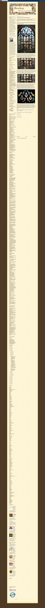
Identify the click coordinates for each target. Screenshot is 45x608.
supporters (10, 487)
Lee (9, 441)
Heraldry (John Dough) (11, 274)
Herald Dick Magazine (12, 106)
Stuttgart (10, 486)
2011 (10, 382)
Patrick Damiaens (11, 166)
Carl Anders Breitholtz (11, 157)
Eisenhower (10, 414)
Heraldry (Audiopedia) (11, 273)
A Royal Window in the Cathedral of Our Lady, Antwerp (13, 362)
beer (9, 393)
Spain (10, 483)
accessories (10, 386)
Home (26, 136)
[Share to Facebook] (29, 112)
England (10, 415)
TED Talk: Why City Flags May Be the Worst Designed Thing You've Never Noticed (12, 288)
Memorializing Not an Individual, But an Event (13, 359)
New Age (10, 461)
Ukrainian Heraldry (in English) (12, 242)
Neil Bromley (10, 165)
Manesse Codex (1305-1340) (12, 224)
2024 (10, 347)
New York (10, 464)
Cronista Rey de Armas (11, 406)
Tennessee (10, 490)
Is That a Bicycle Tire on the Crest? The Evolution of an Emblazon (12, 78)
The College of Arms (11, 289)
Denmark (10, 410)
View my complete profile (12, 56)
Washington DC (11, 500)
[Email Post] (25, 112)
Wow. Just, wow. (12, 370)
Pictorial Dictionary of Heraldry (12, 342)
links (9, 443)
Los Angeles (10, 445)
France (10, 421)
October (12, 353)
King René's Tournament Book (12, 139)
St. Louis (10, 485)
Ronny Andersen (11, 168)
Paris (9, 472)
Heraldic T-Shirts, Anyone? (14, 548)
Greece (10, 426)
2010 (10, 383)
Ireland (10, 434)
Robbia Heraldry (11, 332)
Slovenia (10, 481)
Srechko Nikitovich (11, 170)
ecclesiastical (10, 412)
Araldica (11, 98)
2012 (10, 381)
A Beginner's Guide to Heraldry (12, 117)
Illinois (10, 432)
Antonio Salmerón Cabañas (12, 154)
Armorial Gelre (10, 192)
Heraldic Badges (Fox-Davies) (12, 328)
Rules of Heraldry (11, 521)
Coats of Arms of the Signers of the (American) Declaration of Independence (12, 265)
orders (10, 470)
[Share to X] (28, 112)
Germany (10, 424)
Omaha (10, 469)
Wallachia (10, 499)
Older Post (34, 136)
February (12, 374)
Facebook (10, 60)
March (11, 373)
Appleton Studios (11, 67)
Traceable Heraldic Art (11, 343)
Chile (9, 400)
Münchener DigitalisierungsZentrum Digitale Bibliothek (11, 228)
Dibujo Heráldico (12, 103)
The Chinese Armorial (11, 238)
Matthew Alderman (11, 163)
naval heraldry (10, 458)
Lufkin (10, 446)
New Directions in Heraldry (12, 80)
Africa (10, 387)
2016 (10, 378)
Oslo (9, 471)
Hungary (10, 431)
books (10, 396)
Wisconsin (10, 503)
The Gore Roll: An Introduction (12, 84)
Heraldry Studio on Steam (12, 341)
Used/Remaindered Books (12, 64)
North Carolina (10, 466)
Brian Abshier (10, 156)
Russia (10, 477)
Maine (10, 447)
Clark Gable (10, 401)
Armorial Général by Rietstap (12, 193)
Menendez (10, 451)
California (10, 397)
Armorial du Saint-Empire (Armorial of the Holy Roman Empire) (12, 189)
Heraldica (10, 133)
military (10, 453)
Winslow (10, 502)
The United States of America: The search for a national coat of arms (12, 86)
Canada (10, 398)
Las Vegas (10, 440)
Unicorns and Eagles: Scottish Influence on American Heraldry (12, 299)
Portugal (10, 474)
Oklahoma (10, 468)
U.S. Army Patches (11, 257)
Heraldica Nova (12, 108)
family (10, 417)
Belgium (10, 394)
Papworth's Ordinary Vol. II (12, 231)
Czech (10, 408)
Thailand (10, 491)
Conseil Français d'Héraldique (12, 204)
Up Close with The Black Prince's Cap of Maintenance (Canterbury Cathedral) (12, 302)
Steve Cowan (10, 171)
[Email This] (26, 112)
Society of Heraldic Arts (11, 169)
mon (9, 455)
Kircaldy (10, 439)
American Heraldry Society (12, 389)
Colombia (10, 404)
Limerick (10, 442)
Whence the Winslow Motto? (12, 90)
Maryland (10, 449)
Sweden (10, 488)
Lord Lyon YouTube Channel (12, 286)
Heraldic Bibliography (11, 130)
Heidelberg (10, 427)
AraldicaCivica (10, 122)
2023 (10, 348)
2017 (10, 377)
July (11, 355)
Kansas (10, 438)
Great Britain (10, 425)
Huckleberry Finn (11, 430)
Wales (10, 498)
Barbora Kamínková (11, 155)
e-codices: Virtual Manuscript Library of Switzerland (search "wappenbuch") (12, 208)
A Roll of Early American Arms (12, 177)
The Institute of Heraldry (11, 492)
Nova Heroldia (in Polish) (12, 145)
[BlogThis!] (27, 112)
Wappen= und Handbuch (12, 246)
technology (10, 489)
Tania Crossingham (11, 172)
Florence (10, 419)
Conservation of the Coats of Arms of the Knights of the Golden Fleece (12, 267)
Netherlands (10, 460)
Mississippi (10, 454)
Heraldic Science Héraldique (12, 132)
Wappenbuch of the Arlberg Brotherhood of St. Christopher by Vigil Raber (12, 251)
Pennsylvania (10, 473)
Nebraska (10, 459)
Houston (10, 429)
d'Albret (10, 409)
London (10, 444)
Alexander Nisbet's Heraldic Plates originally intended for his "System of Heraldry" (12, 179)
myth (9, 457)
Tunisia (10, 494)
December (12, 351)
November (12, 352)
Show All (15, 112)
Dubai (10, 411)
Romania (10, 475)
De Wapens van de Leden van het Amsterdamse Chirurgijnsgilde (12, 128)
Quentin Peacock (11, 167)
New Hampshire (11, 462)
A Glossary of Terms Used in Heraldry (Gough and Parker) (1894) (12, 315)
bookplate (10, 395)
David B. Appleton (12, 42)
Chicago (10, 399)
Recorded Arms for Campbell (12, 232)
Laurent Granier (11, 161)
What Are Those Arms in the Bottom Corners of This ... (13, 367)
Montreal (10, 456)
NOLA (13, 570)
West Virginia (10, 501)
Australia (10, 391)
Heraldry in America (11, 134)
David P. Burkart (11, 159)
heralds (10, 428)
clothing (10, 402)
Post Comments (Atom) (23, 138)
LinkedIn (10, 61)
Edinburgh (10, 413)
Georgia (10, 423)
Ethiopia (10, 416)
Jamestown (10, 436)
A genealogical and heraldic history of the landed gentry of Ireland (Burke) (12, 313)
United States (10, 496)
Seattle (10, 479)
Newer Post (18, 136)
